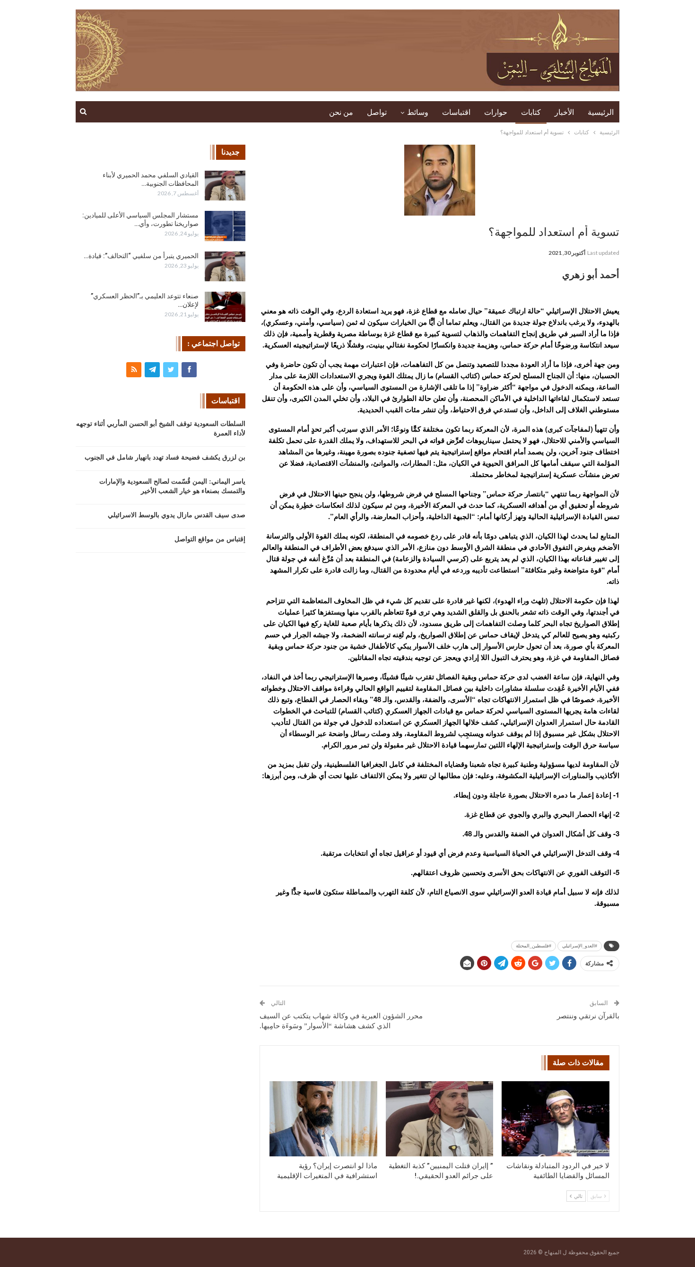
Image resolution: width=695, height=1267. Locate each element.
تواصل (377, 112)
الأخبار (564, 112)
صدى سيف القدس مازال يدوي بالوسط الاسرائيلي (176, 515)
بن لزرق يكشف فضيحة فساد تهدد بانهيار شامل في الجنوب (165, 457)
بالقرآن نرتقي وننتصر (588, 1016)
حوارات (495, 112)
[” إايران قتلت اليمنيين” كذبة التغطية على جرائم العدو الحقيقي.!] (440, 1118)
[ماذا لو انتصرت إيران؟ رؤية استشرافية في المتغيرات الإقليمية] (323, 1118)
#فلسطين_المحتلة (533, 945)
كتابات (531, 112)
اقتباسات (456, 112)
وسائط (417, 112)
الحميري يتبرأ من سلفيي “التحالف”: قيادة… (141, 256)
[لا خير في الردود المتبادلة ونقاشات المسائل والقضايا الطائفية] (555, 1118)
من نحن (341, 112)
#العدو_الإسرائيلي (579, 945)
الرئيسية (601, 112)
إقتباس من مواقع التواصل (209, 539)
